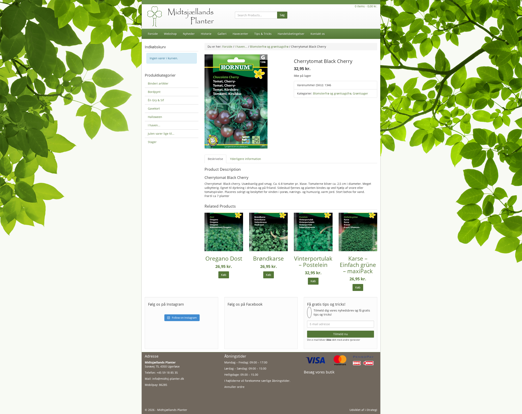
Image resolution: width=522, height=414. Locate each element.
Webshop (170, 34)
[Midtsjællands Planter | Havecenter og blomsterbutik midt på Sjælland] (181, 16)
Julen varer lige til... (161, 133)
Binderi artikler (158, 83)
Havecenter (240, 34)
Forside (153, 34)
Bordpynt (154, 92)
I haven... (241, 46)
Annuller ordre (234, 387)
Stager (152, 142)
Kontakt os (318, 34)
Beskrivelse (215, 159)
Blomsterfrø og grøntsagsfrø (269, 46)
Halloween (155, 117)
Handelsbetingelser (291, 34)
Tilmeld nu (340, 334)
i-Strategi (371, 410)
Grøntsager (360, 93)
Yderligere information (245, 159)
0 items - (366, 6)
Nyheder (189, 34)
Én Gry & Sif (156, 100)
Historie (206, 34)
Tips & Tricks (263, 34)
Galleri (222, 34)
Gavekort (154, 108)
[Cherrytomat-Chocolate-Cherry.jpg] (236, 101)
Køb (223, 275)
